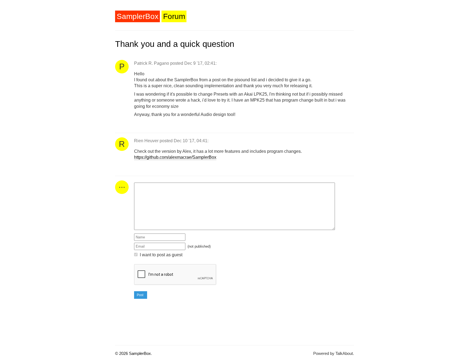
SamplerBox (138, 16)
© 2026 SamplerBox (133, 353)
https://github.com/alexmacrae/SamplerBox (175, 157)
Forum (174, 16)
